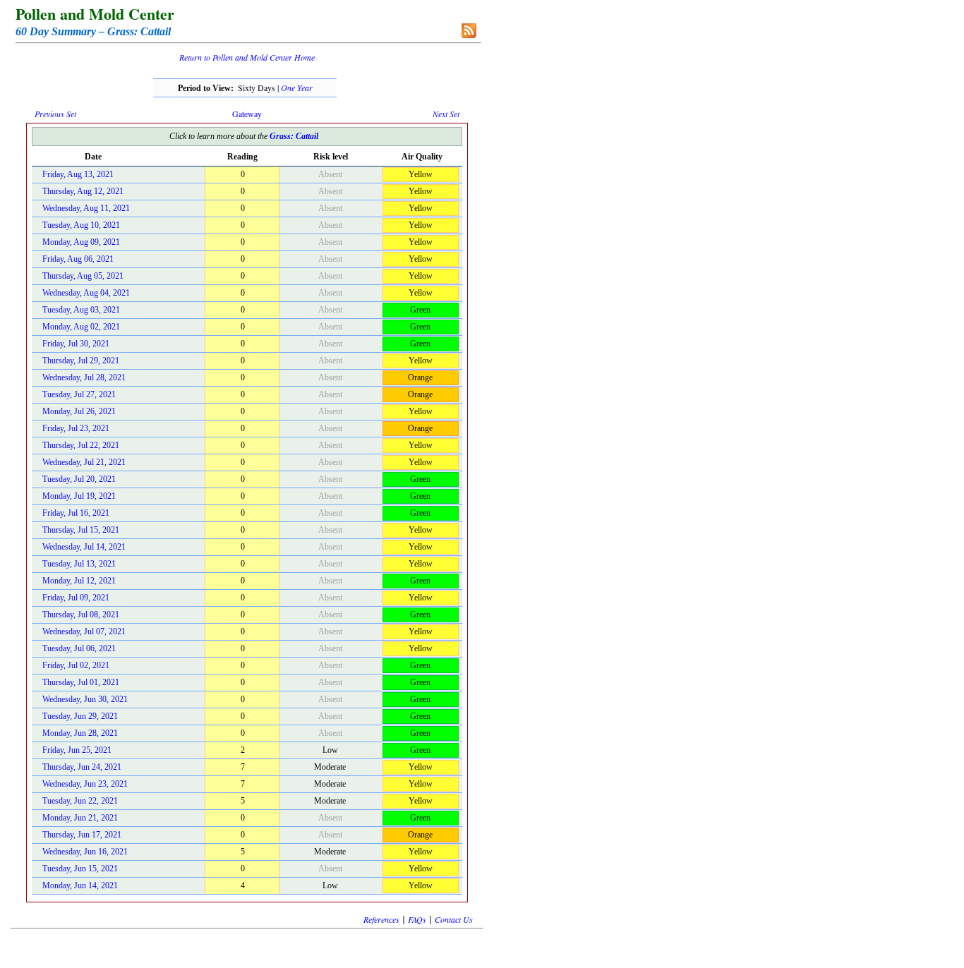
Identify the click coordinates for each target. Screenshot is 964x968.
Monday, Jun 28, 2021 (80, 733)
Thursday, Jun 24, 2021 (81, 767)
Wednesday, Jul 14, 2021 (84, 547)
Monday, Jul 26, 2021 (79, 411)
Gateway (247, 113)
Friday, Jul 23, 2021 (75, 428)
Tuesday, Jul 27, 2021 (79, 394)
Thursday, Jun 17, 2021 (81, 835)
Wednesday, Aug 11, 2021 (86, 208)
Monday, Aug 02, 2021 (81, 327)
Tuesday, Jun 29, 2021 (80, 716)
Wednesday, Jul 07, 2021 (84, 631)
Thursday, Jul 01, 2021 (80, 682)
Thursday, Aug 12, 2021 (82, 191)
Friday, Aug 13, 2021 (78, 174)
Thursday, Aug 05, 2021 (82, 276)
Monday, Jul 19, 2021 (79, 496)
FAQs (417, 919)
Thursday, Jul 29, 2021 (80, 360)
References (381, 919)
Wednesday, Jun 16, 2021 (85, 852)
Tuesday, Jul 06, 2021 (79, 648)
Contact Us (454, 919)
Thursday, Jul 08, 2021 (80, 614)
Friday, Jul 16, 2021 (75, 513)
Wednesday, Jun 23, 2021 (85, 784)
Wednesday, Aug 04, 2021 (86, 293)
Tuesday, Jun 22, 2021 (80, 801)
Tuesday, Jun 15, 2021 (80, 868)
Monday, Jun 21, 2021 (80, 818)
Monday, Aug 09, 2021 (81, 242)
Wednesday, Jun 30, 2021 (85, 699)
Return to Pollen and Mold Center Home (247, 57)
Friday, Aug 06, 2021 (78, 259)
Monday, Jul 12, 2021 (79, 581)
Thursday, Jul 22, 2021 (80, 445)
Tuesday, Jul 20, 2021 (79, 479)
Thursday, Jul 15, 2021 (80, 530)
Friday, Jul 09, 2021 (75, 598)
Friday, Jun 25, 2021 (77, 750)
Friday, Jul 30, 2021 (75, 344)
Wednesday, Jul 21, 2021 (84, 462)
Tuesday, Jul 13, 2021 (79, 564)
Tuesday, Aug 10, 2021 (81, 225)
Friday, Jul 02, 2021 (75, 665)
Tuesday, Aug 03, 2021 (81, 310)
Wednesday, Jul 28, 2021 (84, 377)
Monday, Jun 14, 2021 (80, 885)
